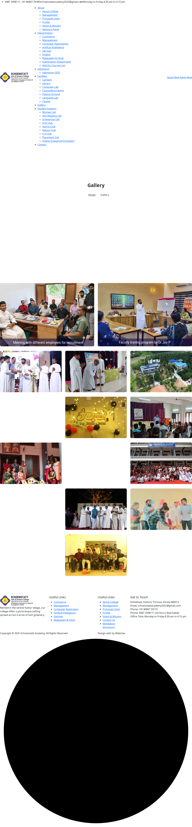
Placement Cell (50, 137)
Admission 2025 (51, 72)
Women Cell (49, 112)
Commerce (48, 36)
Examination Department (56, 61)
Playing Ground (51, 94)
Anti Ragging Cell (52, 115)
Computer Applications (55, 43)
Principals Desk (51, 18)
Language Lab (50, 97)
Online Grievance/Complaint (58, 141)
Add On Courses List (53, 65)
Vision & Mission (51, 25)
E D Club (47, 133)
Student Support (47, 108)
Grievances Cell (51, 119)
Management (50, 15)
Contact (42, 144)
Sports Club (49, 126)
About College (50, 11)
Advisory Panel (50, 29)
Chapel (46, 101)
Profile (46, 22)
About (41, 7)
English (46, 54)
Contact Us (109, 620)
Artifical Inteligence (53, 47)
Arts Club (47, 123)
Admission (43, 69)
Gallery (41, 105)
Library (46, 83)
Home (92, 194)
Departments (45, 33)
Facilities (42, 76)
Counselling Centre (53, 90)
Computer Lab (50, 87)
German (47, 51)
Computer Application (66, 609)
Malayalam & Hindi (53, 58)
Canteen (47, 79)
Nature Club (49, 130)
